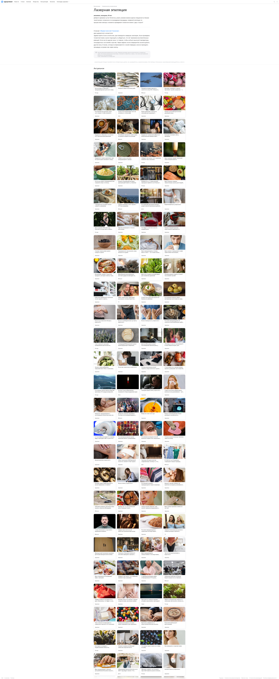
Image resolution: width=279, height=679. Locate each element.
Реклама (12, 677)
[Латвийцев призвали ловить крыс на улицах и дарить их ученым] (128, 130)
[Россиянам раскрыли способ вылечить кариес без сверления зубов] (151, 432)
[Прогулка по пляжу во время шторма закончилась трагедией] (151, 595)
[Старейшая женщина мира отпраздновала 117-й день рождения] (151, 571)
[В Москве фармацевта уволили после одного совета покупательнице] (105, 292)
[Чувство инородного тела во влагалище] (128, 223)
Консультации (97, 6)
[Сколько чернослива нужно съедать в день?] (105, 246)
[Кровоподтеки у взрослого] (105, 455)
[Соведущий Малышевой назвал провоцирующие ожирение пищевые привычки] (128, 339)
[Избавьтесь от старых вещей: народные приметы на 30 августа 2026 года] (151, 176)
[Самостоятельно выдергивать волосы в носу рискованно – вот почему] (174, 385)
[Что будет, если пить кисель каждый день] (151, 223)
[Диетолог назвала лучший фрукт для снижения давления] (151, 269)
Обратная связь (244, 677)
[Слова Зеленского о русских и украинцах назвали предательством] (105, 525)
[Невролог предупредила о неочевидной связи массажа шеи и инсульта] (105, 409)
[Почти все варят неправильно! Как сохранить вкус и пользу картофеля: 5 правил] (105, 176)
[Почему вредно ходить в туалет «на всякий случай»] (174, 269)
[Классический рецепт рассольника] (174, 618)
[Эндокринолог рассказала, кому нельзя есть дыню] (128, 246)
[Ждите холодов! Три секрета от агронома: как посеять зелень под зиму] (174, 595)
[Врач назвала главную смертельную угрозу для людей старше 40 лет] (174, 176)
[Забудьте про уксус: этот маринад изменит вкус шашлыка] (151, 153)
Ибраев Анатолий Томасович (109, 31)
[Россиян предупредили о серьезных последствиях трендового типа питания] (151, 525)
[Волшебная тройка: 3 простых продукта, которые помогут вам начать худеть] (105, 269)
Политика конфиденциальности (269, 677)
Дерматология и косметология (109, 6)
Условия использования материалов (232, 677)
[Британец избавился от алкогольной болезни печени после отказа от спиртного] (151, 618)
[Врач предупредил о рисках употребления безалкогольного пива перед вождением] (105, 664)
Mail (2, 677)
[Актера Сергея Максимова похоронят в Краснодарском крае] (128, 385)
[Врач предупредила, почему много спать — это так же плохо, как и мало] (151, 246)
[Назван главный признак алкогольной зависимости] (174, 223)
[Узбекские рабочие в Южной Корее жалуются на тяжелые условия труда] (174, 571)
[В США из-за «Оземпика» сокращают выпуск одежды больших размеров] (174, 455)
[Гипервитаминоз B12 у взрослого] (151, 385)
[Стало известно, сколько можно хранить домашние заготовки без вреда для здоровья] (174, 362)
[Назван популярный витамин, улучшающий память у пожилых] (128, 176)
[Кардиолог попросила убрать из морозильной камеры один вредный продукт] (151, 130)
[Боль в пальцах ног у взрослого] (151, 316)
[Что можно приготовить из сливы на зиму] (151, 641)
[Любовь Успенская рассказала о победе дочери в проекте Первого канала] (174, 525)
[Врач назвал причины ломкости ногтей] (174, 502)
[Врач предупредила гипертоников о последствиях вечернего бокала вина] (151, 548)
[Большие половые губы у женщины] (174, 130)
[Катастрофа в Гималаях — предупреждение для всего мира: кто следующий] (105, 83)
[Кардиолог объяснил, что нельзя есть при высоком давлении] (105, 130)
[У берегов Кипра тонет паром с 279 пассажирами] (128, 200)
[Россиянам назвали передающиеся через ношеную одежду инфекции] (151, 478)
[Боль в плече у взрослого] (128, 478)
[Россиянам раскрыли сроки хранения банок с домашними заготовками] (128, 432)
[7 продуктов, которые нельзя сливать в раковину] (105, 200)
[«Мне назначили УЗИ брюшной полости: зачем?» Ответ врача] (128, 455)
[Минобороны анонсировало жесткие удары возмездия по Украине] (128, 269)
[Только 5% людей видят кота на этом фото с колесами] (128, 107)
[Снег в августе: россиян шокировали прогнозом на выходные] (105, 339)
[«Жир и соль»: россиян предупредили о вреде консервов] (128, 153)
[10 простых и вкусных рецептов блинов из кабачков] (151, 292)
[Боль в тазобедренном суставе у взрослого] (128, 316)
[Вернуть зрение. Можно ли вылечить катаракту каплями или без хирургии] (174, 478)
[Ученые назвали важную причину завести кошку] (174, 432)
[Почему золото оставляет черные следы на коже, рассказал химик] (128, 595)
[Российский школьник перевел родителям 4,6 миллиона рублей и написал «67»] (151, 200)
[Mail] (2, 1)
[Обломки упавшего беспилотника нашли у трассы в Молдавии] (105, 502)
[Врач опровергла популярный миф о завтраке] (105, 571)
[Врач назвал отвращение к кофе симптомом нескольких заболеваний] (174, 246)
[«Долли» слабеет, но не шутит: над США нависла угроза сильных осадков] (151, 664)
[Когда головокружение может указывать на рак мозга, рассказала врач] (174, 409)
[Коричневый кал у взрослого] (174, 200)
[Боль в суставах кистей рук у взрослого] (105, 316)
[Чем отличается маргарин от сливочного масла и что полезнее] (105, 618)
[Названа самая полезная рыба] (128, 83)
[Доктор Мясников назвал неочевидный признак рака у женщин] (151, 339)
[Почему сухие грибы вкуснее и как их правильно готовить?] (105, 478)
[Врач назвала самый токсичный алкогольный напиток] (174, 153)
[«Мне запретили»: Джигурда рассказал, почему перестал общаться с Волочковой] (128, 292)
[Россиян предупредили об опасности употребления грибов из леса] (174, 316)
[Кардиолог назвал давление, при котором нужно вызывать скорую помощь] (105, 153)
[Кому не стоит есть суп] (151, 409)
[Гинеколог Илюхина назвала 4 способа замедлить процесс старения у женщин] (128, 548)
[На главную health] (7, 1)
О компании (6, 677)
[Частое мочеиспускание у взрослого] (174, 548)
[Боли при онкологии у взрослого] (128, 362)
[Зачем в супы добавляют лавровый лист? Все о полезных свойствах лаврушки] (105, 362)
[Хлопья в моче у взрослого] (174, 664)
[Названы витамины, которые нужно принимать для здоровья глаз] (128, 618)
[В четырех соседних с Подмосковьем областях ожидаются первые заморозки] (105, 641)
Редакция (221, 677)
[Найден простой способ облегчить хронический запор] (128, 525)
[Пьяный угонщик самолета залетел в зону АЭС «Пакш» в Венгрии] (151, 83)
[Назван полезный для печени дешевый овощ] (174, 107)
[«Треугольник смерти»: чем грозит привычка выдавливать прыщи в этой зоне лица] (151, 502)
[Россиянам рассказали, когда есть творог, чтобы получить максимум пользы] (105, 107)
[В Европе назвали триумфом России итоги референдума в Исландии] (128, 409)
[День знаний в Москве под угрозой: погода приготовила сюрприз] (105, 223)
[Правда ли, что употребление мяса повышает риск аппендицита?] (128, 502)
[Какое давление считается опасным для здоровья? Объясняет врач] (151, 107)
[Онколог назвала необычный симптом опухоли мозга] (128, 641)
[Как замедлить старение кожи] (174, 641)
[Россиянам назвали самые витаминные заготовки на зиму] (174, 292)
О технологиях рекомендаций (255, 677)
